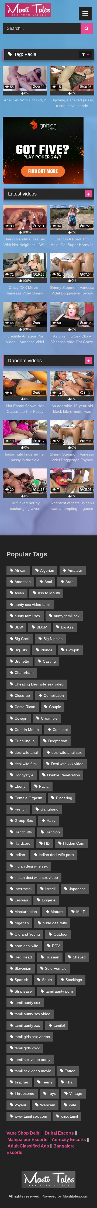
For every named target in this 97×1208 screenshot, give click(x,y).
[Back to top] (80, 1192)
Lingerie (49, 900)
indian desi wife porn (56, 854)
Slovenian (23, 968)
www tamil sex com (31, 1116)
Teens (47, 1082)
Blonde (47, 650)
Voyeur (20, 1105)
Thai (69, 1082)
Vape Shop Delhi (23, 1133)
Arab (69, 582)
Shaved (79, 957)
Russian (52, 957)
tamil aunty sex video (32, 1014)
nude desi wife (55, 923)
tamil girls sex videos (32, 1037)
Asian (19, 593)
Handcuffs (23, 832)
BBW (19, 627)
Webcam (47, 1105)
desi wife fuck (26, 764)
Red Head (23, 957)
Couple (55, 707)
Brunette (22, 661)
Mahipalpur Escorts (27, 1139)
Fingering (64, 798)
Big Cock (22, 639)
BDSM (42, 627)
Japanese (77, 889)
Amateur (75, 570)
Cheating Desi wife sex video (39, 684)
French (21, 809)
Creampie (49, 718)
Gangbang (49, 809)
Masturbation (26, 911)
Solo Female (56, 968)
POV (56, 946)
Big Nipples (53, 639)
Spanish (21, 980)
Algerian (47, 570)
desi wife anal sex (66, 752)
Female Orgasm (28, 798)
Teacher (21, 1082)
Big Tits (21, 650)
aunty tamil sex (27, 616)
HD (47, 843)
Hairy (51, 820)
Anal (48, 582)
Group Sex (24, 820)
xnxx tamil (69, 1116)
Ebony (20, 786)
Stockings (73, 980)
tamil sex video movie (33, 1071)
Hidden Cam (73, 843)
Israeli (50, 889)
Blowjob (72, 650)
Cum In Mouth (27, 729)
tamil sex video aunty (32, 1059)
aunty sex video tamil (32, 604)
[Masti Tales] (40, 11)
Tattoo (70, 1071)
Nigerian (22, 923)
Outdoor (61, 934)
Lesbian (21, 900)
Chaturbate (24, 672)
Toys (52, 1093)
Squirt (47, 980)
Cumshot (60, 729)
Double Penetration (63, 775)
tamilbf (59, 1025)
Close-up (22, 695)
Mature (57, 911)
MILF (80, 911)
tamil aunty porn (59, 991)
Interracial (23, 889)
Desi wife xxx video (67, 764)
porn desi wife (26, 946)
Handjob (53, 832)
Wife (72, 1105)
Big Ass (67, 627)
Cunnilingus (24, 741)
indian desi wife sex (31, 866)
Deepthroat (57, 741)
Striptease (23, 991)
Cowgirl (21, 718)
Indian (20, 854)
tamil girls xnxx (27, 1048)
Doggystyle (24, 775)
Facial (44, 786)
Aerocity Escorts (69, 1139)
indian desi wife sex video (36, 877)
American (23, 582)
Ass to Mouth (49, 593)
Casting (49, 661)
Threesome (24, 1093)
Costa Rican (25, 707)
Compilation (54, 695)
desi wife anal (26, 752)
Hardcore (22, 843)
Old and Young (27, 934)
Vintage (75, 1093)
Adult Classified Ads (28, 1146)
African (20, 570)
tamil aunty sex (27, 1002)
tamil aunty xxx (27, 1025)
